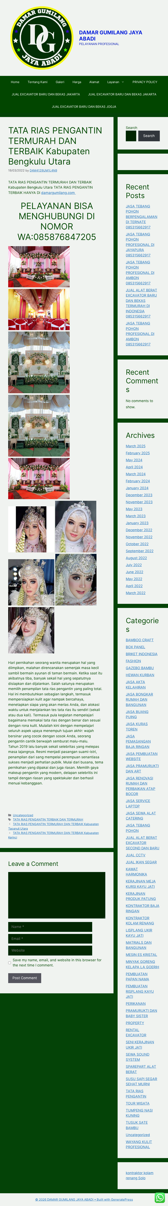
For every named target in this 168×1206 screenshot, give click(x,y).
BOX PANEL (135, 647)
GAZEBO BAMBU (140, 668)
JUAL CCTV (135, 855)
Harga (77, 82)
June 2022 (134, 572)
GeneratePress (122, 1199)
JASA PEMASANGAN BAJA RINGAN (138, 741)
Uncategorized (23, 815)
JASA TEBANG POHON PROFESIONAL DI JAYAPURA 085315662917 (140, 244)
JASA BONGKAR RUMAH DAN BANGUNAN (139, 699)
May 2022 (134, 579)
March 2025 (135, 446)
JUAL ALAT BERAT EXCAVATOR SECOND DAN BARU (142, 843)
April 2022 (134, 586)
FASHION (133, 661)
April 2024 (134, 467)
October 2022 (137, 544)
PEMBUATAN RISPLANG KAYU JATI (140, 991)
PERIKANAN (136, 1004)
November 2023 (139, 502)
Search (131, 128)
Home (15, 82)
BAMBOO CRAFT (140, 640)
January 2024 (137, 488)
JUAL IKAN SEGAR (141, 862)
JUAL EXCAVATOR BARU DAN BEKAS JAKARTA (46, 94)
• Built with (73, 1199)
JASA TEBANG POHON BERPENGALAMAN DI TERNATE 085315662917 (141, 216)
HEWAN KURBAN (140, 675)
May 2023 (134, 509)
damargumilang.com (58, 193)
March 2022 (135, 593)
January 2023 (137, 523)
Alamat (94, 82)
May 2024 (134, 460)
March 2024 (136, 474)
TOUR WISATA (138, 1103)
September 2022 (139, 551)
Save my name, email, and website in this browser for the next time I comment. (57, 962)
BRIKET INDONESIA (142, 654)
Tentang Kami (38, 82)
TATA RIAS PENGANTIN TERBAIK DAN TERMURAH (48, 819)
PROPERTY (135, 1023)
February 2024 (138, 481)
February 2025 (138, 453)
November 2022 (139, 537)
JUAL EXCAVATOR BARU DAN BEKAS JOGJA (84, 107)
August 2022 (136, 558)
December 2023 (139, 495)
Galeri (60, 82)
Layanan (113, 82)
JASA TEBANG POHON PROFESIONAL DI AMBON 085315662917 (140, 272)
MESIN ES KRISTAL (141, 955)
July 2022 (134, 565)
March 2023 (136, 516)
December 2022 (139, 530)
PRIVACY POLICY (145, 82)
